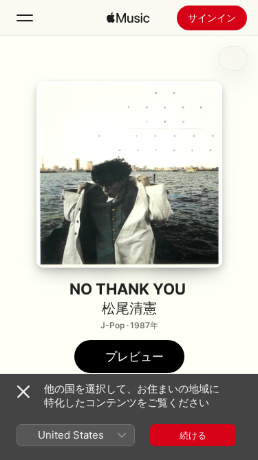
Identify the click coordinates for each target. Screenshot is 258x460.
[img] (128, 18)
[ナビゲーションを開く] (25, 18)
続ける (193, 435)
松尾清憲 (129, 308)
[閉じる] (23, 392)
